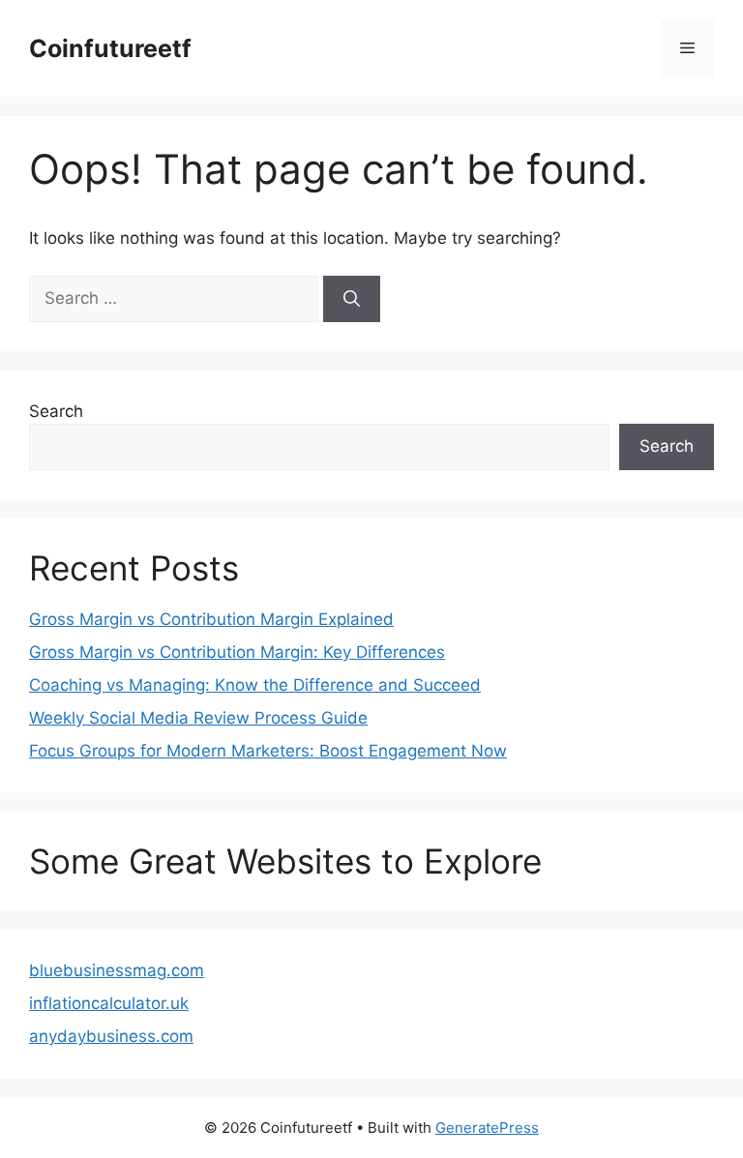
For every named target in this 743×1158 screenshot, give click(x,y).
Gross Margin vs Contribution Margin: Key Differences (237, 652)
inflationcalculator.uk (109, 1003)
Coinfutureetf (110, 48)
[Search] (351, 299)
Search (56, 411)
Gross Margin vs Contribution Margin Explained (211, 619)
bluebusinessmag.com (116, 970)
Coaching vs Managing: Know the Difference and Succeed (255, 685)
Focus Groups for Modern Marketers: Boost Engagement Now (268, 750)
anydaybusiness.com (111, 1036)
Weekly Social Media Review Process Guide (198, 717)
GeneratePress (487, 1127)
